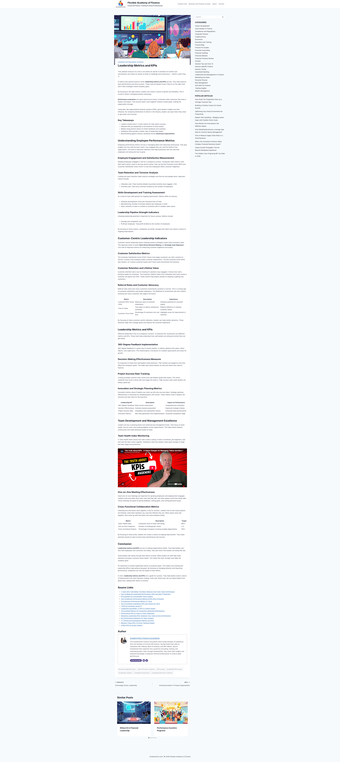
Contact (221, 4)
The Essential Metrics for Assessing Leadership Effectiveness (143, 611)
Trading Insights (200, 88)
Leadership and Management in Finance (130, 62)
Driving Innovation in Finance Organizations (174, 684)
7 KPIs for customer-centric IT (131, 606)
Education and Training (203, 42)
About (214, 4)
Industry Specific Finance (204, 66)
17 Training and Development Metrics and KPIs (137, 620)
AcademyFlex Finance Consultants (145, 638)
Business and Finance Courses (200, 4)
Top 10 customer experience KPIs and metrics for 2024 (140, 604)
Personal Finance (201, 80)
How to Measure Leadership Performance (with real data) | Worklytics (146, 594)
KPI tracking (161, 669)
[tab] (148, 737)
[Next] (184, 718)
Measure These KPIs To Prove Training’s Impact (138, 623)
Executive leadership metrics (127, 669)
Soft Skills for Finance (202, 85)
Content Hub (182, 4)
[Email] (143, 660)
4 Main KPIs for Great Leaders (131, 625)
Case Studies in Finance (203, 29)
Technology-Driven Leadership (126, 684)
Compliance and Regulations (205, 31)
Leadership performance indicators (162, 673)
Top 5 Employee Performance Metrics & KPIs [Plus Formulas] (142, 599)
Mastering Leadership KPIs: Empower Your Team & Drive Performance (146, 616)
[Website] (146, 660)
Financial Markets (201, 56)
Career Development (202, 26)
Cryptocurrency (200, 37)
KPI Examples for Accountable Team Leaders (137, 596)
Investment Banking (202, 72)
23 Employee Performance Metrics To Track (136, 601)
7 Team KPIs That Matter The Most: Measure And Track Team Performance (148, 592)
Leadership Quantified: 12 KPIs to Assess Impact (138, 608)
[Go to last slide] (120, 718)
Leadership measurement (142, 673)
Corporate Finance (201, 34)
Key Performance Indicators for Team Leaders (137, 618)
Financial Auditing (201, 53)
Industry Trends (200, 69)
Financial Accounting (202, 50)
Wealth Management (202, 91)
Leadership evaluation (125, 673)
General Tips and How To (204, 64)
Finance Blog (199, 45)
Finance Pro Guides (202, 47)
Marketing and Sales (202, 77)
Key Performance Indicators (146, 669)
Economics (199, 39)
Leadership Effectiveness (174, 669)
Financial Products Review (204, 58)
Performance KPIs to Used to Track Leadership (137, 613)
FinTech (198, 61)
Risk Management (201, 83)
